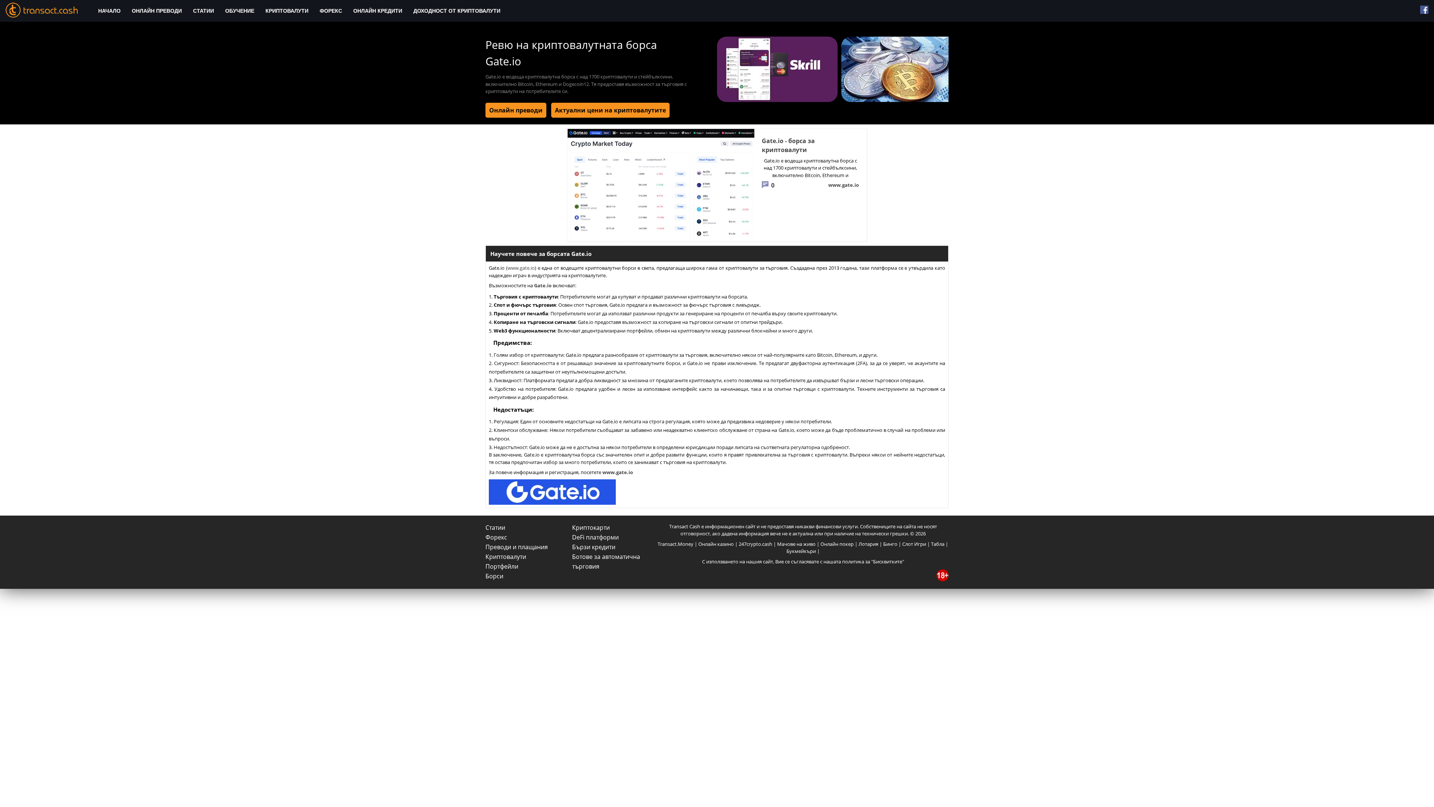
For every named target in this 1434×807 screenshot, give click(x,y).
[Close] (832, 316)
